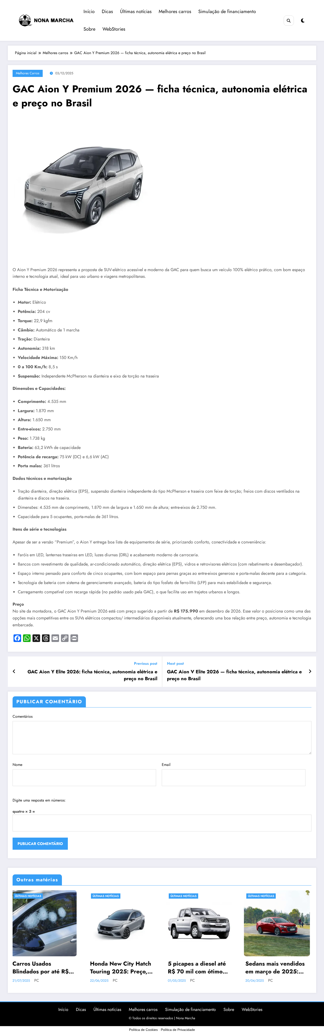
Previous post (145, 663)
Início (89, 11)
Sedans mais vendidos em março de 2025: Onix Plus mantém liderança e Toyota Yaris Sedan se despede (199, 968)
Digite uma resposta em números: (39, 800)
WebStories (113, 29)
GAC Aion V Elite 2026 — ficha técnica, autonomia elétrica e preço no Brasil (234, 675)
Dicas (107, 11)
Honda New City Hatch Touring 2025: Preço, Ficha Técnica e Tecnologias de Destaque (44, 968)
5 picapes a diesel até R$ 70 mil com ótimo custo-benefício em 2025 (121, 968)
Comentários (22, 716)
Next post (175, 663)
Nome (17, 764)
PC (39, 980)
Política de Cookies (143, 1030)
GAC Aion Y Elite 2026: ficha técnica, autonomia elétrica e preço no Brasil (92, 675)
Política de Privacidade (178, 1030)
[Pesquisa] (289, 20)
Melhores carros (175, 11)
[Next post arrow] (310, 671)
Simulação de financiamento (227, 11)
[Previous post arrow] (14, 671)
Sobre (89, 29)
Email (166, 764)
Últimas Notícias (30, 896)
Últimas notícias (136, 11)
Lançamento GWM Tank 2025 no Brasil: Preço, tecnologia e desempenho (275, 968)
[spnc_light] (303, 20)
